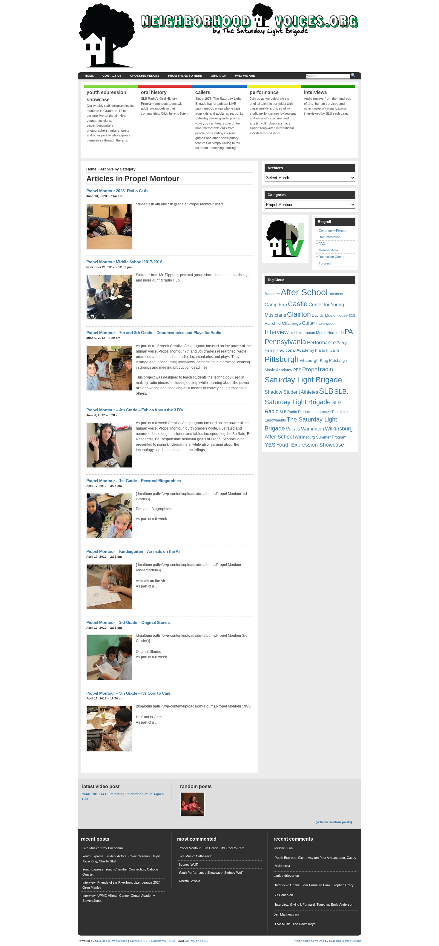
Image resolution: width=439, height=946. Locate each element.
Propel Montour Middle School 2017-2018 (124, 261)
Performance (321, 342)
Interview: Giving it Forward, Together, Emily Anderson (314, 904)
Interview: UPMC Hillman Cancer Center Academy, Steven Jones (119, 898)
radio (326, 369)
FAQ (322, 243)
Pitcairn (332, 350)
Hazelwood (325, 323)
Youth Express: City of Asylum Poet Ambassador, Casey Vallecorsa (315, 861)
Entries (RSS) (139, 940)
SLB (326, 391)
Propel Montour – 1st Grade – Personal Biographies (133, 480)
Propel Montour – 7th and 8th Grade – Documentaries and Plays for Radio (154, 332)
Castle (298, 304)
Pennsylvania (285, 342)
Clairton (299, 314)
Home (89, 75)
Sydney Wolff (188, 864)
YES (270, 445)
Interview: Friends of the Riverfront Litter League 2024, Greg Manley (121, 885)
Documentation (329, 237)
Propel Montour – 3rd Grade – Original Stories (128, 622)
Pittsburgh (282, 359)
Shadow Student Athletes (291, 392)
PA (349, 332)
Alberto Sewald (189, 881)
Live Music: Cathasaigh (195, 856)
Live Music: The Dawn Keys (295, 924)
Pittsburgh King (314, 360)
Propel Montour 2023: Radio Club (117, 190)
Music (321, 332)
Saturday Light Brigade (303, 380)
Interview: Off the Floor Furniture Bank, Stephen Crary (314, 885)
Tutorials (325, 263)
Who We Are (245, 75)
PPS (297, 370)
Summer (324, 412)
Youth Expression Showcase (310, 445)
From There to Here (185, 75)
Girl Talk (218, 75)
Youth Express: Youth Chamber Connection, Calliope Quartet (120, 871)
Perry (342, 342)
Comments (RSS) (163, 940)
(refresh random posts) (334, 822)
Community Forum (332, 230)
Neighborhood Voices (309, 940)
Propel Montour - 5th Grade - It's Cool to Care (212, 848)
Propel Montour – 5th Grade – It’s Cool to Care (128, 693)
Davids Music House (330, 315)
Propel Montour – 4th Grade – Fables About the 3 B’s (134, 409)
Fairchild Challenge (283, 323)
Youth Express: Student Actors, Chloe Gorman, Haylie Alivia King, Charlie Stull (121, 858)
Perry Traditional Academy (289, 350)
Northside (335, 332)
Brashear (336, 294)
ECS (352, 315)
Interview (276, 332)
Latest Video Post (100, 786)
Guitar (308, 323)
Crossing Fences (144, 75)
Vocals (293, 428)
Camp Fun (276, 304)
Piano (320, 350)
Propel (310, 369)
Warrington (312, 428)
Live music (305, 332)
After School (304, 292)
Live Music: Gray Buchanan (102, 848)
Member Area (328, 250)
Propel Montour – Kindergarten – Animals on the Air (133, 551)
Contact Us (112, 75)
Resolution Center (332, 257)
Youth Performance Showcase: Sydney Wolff (211, 872)
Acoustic (272, 294)
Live (292, 333)
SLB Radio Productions (298, 412)
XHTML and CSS (196, 940)
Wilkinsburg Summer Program (320, 437)
